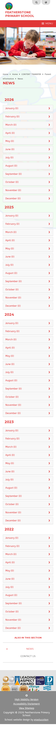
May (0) (9, 141)
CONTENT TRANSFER (31, 74)
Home (5, 74)
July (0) (9, 157)
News (20, 79)
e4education (41, 719)
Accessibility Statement (26, 703)
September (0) (13, 174)
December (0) (13, 198)
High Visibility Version (26, 699)
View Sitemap (26, 708)
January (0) (11, 108)
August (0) (11, 165)
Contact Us (28, 656)
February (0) (12, 116)
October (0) (12, 182)
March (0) (10, 124)
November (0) (13, 190)
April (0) (10, 133)
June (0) (9, 149)
